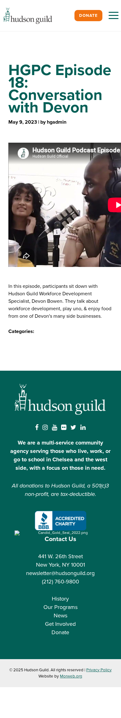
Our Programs (60, 607)
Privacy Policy (99, 670)
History (60, 598)
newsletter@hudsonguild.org (60, 573)
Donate (88, 15)
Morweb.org (71, 676)
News (60, 615)
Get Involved (60, 624)
